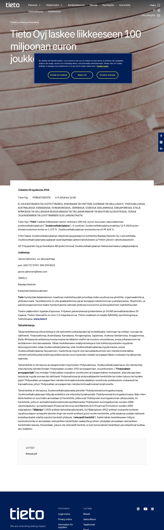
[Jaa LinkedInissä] (161, 148)
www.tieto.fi (40, 319)
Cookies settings (107, 75)
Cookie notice (102, 66)
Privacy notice (65, 519)
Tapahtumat (89, 524)
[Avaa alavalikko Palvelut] (40, 5)
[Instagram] (152, 509)
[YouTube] (145, 509)
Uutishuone (54, 11)
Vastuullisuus (35, 11)
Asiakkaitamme (76, 5)
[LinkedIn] (138, 509)
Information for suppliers (65, 526)
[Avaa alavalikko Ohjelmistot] (61, 5)
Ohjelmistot (52, 5)
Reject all (82, 75)
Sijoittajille (108, 5)
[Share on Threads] (161, 142)
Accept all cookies (58, 75)
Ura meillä (124, 5)
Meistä (93, 5)
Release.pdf (31, 453)
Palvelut (32, 5)
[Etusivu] (13, 4)
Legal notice (64, 514)
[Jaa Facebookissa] (161, 136)
